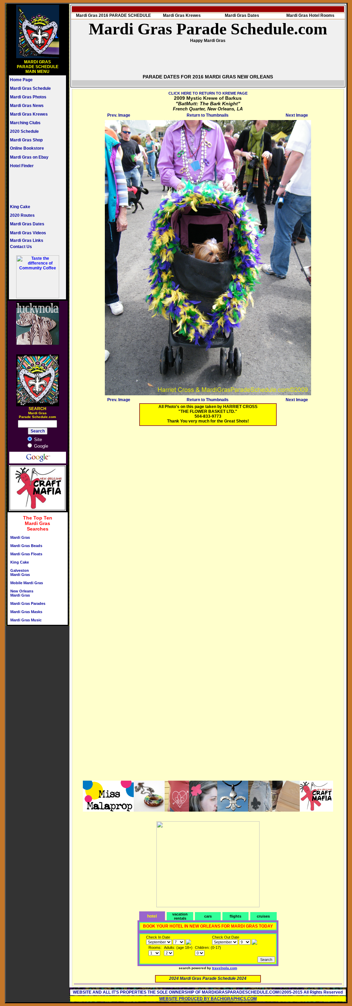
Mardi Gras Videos (28, 233)
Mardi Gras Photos (28, 97)
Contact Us (21, 246)
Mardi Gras (20, 537)
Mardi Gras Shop (26, 140)
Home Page (21, 79)
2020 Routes (22, 215)
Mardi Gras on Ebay (29, 157)
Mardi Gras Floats (26, 554)
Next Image (297, 115)
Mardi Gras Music (26, 620)
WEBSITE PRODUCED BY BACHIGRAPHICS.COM (208, 998)
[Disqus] (208, 517)
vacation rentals (180, 916)
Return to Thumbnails (208, 115)
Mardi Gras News (27, 105)
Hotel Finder (22, 165)
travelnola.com (224, 968)
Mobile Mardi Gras (26, 583)
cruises (263, 916)
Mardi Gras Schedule (30, 88)
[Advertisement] (30, 186)
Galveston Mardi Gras (20, 572)
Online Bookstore (27, 148)
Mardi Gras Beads (26, 546)
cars (208, 916)
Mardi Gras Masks (26, 612)
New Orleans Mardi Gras (21, 593)
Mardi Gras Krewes (29, 114)
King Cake (20, 206)
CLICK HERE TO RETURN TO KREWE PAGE (208, 93)
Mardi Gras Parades (27, 603)
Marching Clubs (25, 122)
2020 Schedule (24, 131)
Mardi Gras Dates (27, 224)
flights (235, 916)
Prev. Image (118, 115)
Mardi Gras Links (26, 240)
